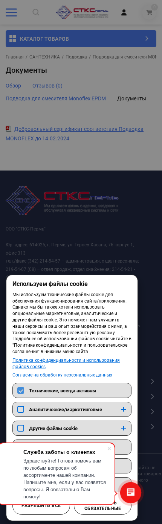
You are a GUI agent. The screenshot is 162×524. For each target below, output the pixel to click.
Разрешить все (41, 505)
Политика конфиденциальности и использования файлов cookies (66, 363)
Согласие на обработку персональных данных (62, 375)
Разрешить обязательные (102, 505)
